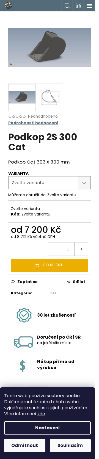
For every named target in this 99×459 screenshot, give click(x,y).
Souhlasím (70, 445)
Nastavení (47, 428)
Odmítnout (24, 445)
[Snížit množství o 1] (54, 249)
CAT (53, 293)
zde (41, 414)
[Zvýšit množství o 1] (81, 249)
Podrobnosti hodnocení (33, 123)
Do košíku (53, 265)
